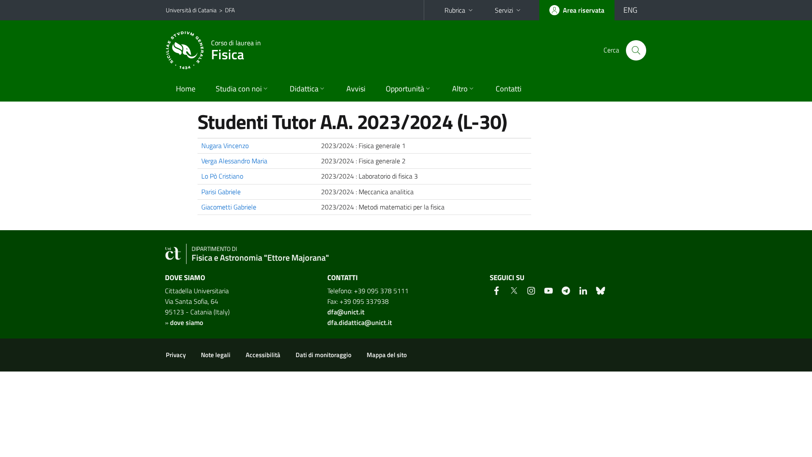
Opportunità (405, 88)
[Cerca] (636, 50)
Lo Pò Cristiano (222, 176)
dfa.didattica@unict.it (359, 322)
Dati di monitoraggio (323, 355)
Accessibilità (263, 355)
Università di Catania (191, 10)
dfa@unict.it (346, 312)
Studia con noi (239, 88)
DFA (230, 10)
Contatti (508, 88)
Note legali (215, 355)
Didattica (304, 88)
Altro (460, 88)
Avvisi (355, 88)
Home (185, 88)
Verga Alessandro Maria (234, 161)
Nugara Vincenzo (225, 145)
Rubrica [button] (454, 10)
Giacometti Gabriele (228, 207)
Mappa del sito (387, 355)
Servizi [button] (504, 10)
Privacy (176, 355)
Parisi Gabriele (221, 192)
